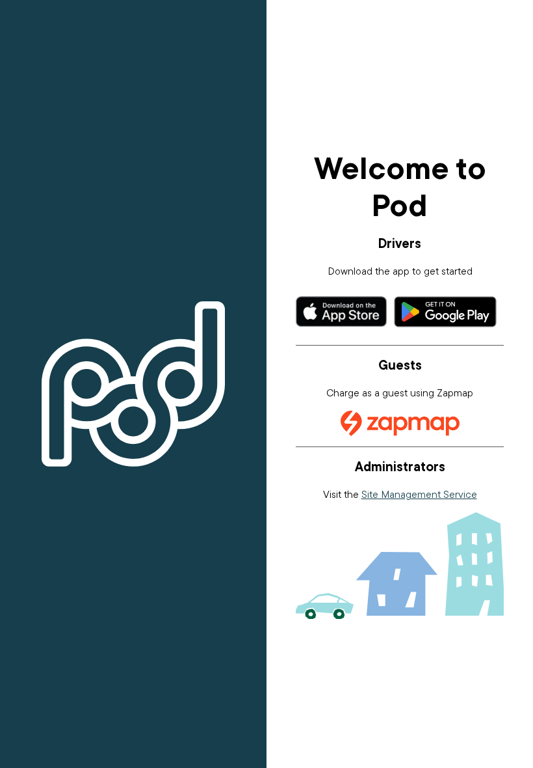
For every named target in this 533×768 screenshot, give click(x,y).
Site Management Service (419, 494)
